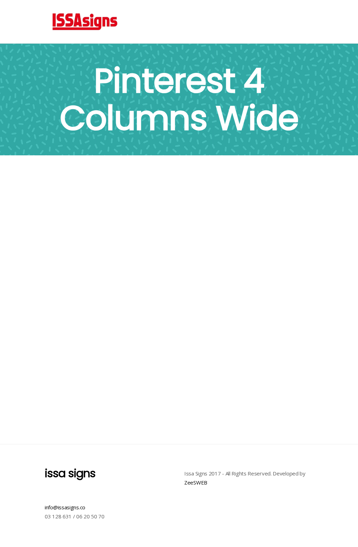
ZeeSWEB (195, 482)
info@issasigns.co (65, 507)
